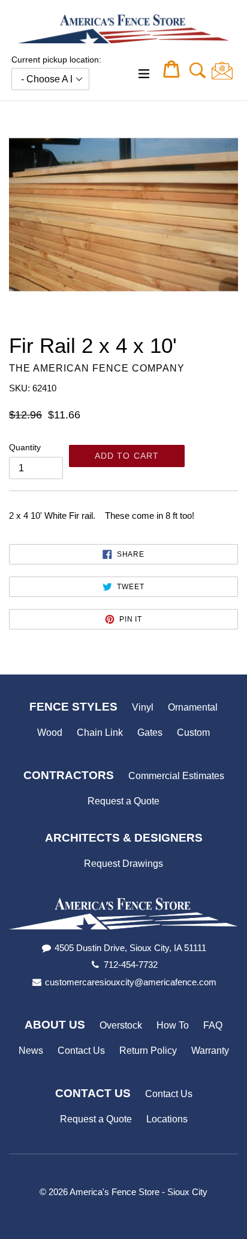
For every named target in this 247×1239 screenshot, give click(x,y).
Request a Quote (123, 801)
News (31, 1050)
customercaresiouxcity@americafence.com (130, 982)
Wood (49, 732)
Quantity (25, 447)
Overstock (121, 1025)
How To (172, 1025)
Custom (193, 732)
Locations (167, 1119)
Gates (149, 732)
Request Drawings (123, 863)
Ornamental (193, 707)
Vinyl (142, 707)
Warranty (210, 1050)
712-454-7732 (131, 964)
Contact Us (81, 1050)
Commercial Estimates (176, 776)
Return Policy (148, 1050)
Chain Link (100, 732)
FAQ (212, 1025)
